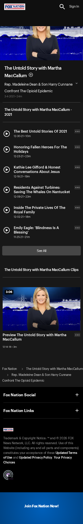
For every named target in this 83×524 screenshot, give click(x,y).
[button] (62, 6)
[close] (77, 353)
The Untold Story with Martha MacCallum (54, 369)
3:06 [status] (9, 292)
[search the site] (62, 6)
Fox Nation (9, 369)
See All (41, 251)
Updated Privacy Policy (35, 457)
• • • (77, 131)
